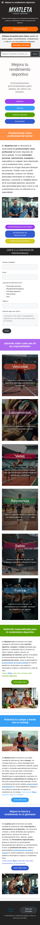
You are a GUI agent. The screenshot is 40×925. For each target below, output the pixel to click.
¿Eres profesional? (20, 29)
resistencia (27, 517)
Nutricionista (10, 294)
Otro (8, 297)
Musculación (20, 121)
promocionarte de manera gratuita (15, 663)
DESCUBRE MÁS (20, 682)
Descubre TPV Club (21, 45)
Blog (10, 673)
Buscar (35, 54)
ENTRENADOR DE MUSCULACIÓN (20, 234)
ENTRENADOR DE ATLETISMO (20, 227)
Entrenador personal (13, 286)
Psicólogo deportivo (13, 291)
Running (20, 108)
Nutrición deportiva (20, 115)
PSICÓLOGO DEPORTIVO (20, 241)
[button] (11, 910)
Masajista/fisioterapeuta (15, 289)
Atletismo (19, 101)
